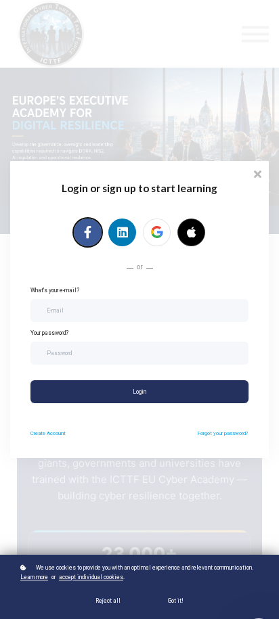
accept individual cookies (91, 577)
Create (48, 433)
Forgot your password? (223, 433)
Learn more (34, 577)
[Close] (257, 173)
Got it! (176, 600)
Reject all (108, 600)
